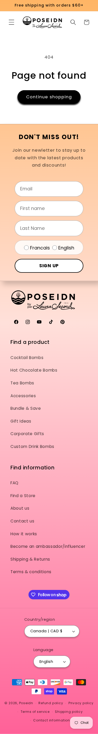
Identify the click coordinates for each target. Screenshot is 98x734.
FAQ (14, 483)
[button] (11, 22)
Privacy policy (81, 703)
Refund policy (50, 703)
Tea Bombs (22, 383)
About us (19, 508)
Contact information (51, 720)
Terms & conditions (30, 571)
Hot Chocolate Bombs (33, 370)
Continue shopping (49, 97)
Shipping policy (69, 711)
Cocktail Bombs (26, 357)
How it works (23, 534)
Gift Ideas (20, 421)
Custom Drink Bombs (32, 446)
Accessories (23, 396)
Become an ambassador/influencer (47, 546)
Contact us (22, 521)
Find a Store (23, 495)
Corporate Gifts (27, 433)
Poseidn (26, 703)
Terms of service (35, 711)
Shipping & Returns (30, 559)
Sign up (49, 266)
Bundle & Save (25, 408)
